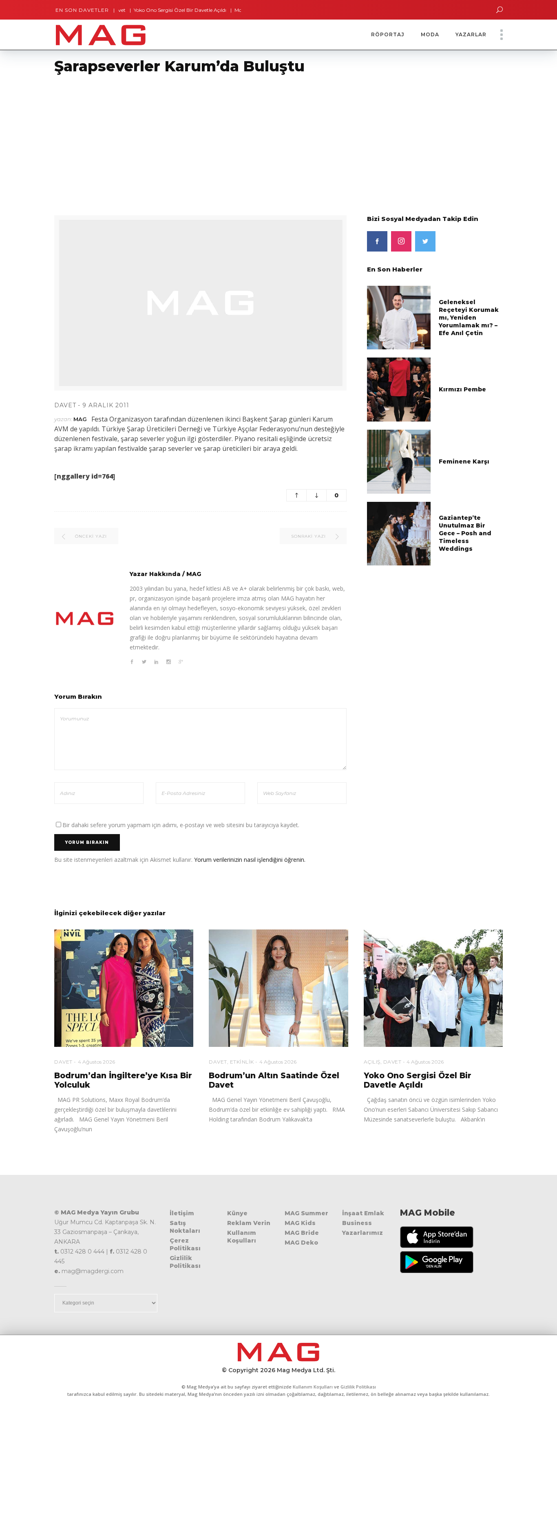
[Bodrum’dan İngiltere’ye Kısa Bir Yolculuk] (123, 988)
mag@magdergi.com (93, 1271)
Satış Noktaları (185, 1226)
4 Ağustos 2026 (96, 1062)
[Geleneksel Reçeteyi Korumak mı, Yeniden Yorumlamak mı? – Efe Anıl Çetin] (399, 317)
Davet (65, 405)
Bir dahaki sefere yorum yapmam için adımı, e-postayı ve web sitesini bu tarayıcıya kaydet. (180, 825)
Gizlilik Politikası (185, 1261)
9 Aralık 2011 (105, 405)
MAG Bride (302, 1232)
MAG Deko (301, 1242)
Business (357, 1223)
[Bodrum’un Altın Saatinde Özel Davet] (278, 988)
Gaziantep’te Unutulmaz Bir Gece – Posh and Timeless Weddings (465, 533)
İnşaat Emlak (363, 1213)
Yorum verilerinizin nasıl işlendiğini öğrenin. (249, 859)
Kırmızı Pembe (462, 389)
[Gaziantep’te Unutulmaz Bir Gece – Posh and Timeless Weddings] (399, 533)
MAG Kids (300, 1223)
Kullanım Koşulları (241, 1236)
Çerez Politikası (185, 1244)
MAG (80, 419)
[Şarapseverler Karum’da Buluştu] (84, 618)
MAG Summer (306, 1213)
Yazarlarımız (362, 1232)
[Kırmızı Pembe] (399, 389)
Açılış (372, 1062)
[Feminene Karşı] (399, 461)
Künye (237, 1213)
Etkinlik (242, 1062)
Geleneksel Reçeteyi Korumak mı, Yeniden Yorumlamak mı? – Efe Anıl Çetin (469, 317)
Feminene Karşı (464, 461)
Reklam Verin (248, 1223)
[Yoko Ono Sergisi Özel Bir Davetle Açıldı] (433, 988)
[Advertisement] (244, 140)
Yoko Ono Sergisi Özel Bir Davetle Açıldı (153, 10)
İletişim (182, 1213)
